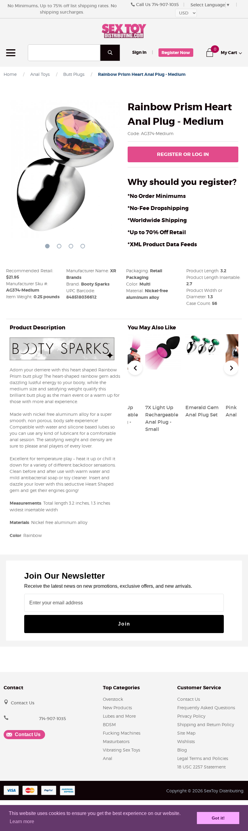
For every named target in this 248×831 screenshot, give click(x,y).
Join (124, 623)
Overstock (113, 699)
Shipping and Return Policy (205, 724)
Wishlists (186, 741)
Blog (182, 749)
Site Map (186, 733)
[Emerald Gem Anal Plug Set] (203, 393)
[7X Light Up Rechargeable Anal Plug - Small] (163, 393)
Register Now (176, 52)
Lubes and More (119, 716)
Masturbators (116, 741)
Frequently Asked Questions (206, 707)
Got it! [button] (218, 818)
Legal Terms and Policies (202, 758)
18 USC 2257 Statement (201, 766)
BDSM (109, 724)
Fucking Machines (121, 733)
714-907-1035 (165, 4)
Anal (107, 758)
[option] (203, 376)
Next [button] (231, 368)
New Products (117, 707)
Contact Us (22, 703)
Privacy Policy (191, 716)
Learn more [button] (22, 821)
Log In (183, 154)
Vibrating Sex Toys (121, 749)
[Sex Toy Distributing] (124, 30)
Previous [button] (135, 368)
